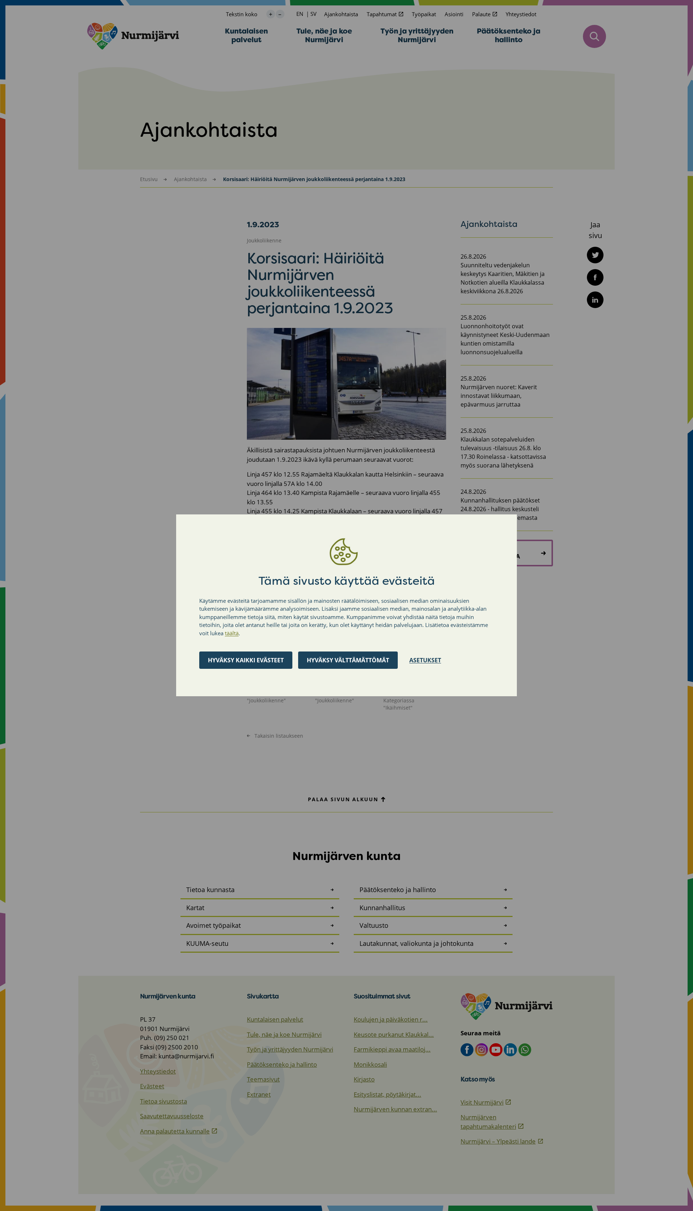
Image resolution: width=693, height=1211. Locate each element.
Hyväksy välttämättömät (348, 660)
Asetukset (425, 660)
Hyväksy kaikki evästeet (246, 660)
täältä (232, 633)
